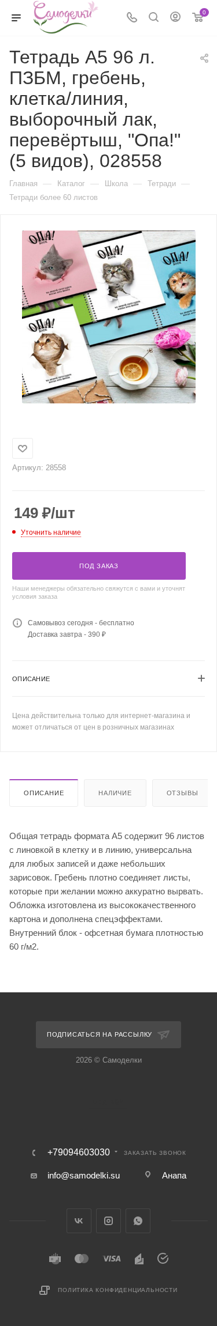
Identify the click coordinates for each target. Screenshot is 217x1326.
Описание (44, 792)
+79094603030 (78, 1152)
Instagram (108, 1220)
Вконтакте (79, 1220)
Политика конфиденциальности (118, 1290)
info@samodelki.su (83, 1175)
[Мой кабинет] (175, 18)
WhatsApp (138, 1220)
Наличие (115, 792)
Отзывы (182, 792)
